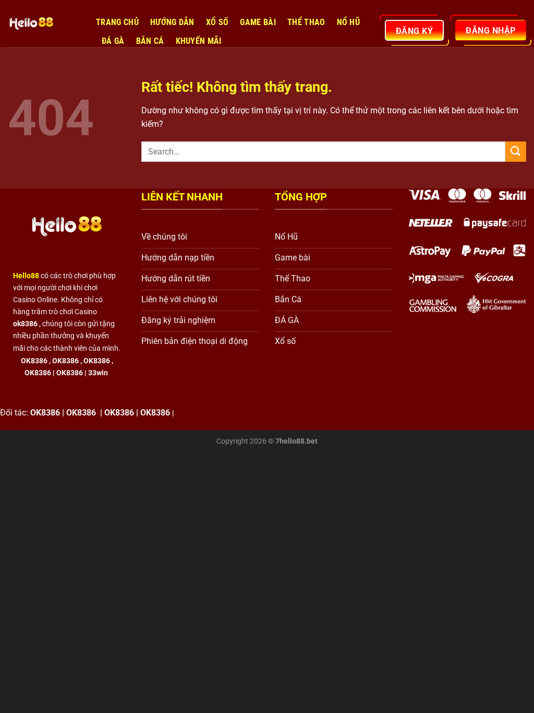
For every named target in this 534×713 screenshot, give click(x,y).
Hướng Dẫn (172, 22)
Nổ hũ (348, 22)
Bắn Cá (150, 41)
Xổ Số (217, 22)
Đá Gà (113, 41)
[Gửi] (515, 151)
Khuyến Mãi (199, 41)
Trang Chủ (117, 22)
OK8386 (65, 360)
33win (98, 373)
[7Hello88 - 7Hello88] (44, 23)
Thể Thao (306, 22)
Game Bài (258, 22)
